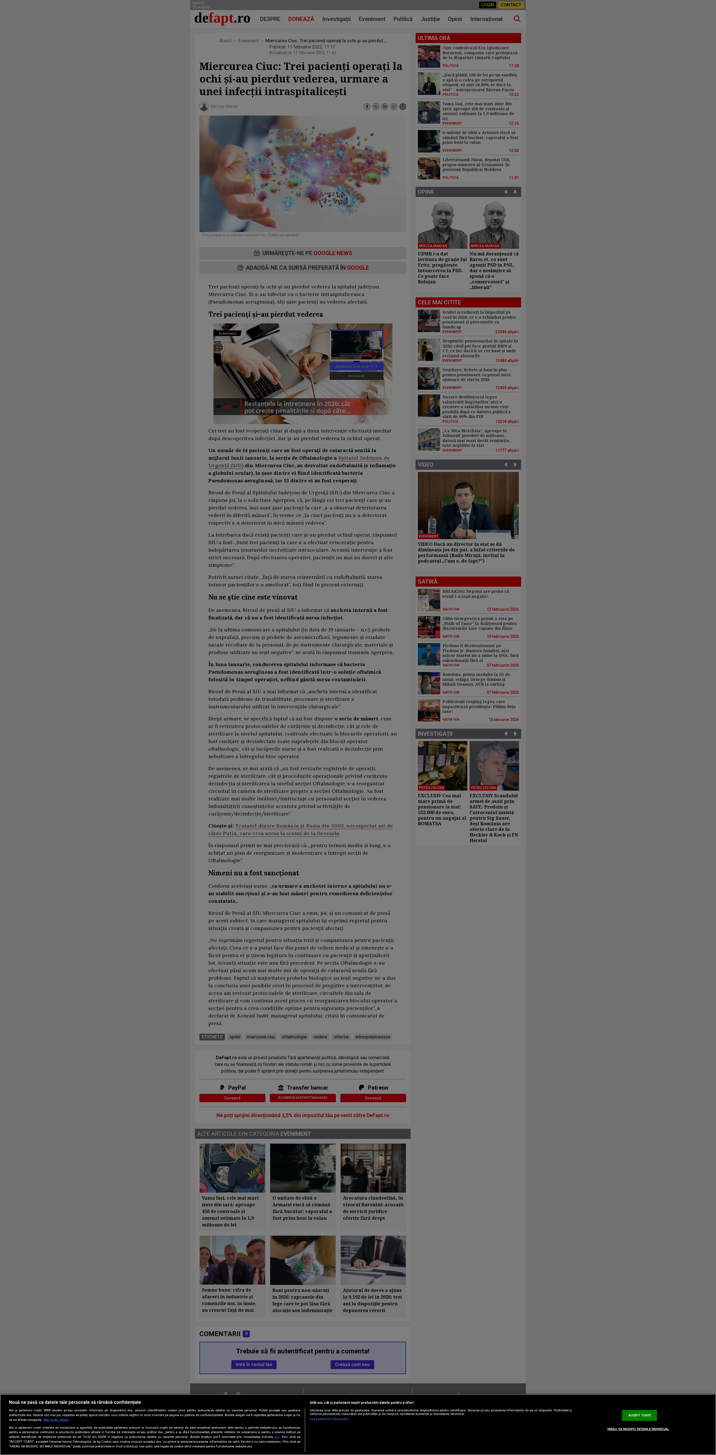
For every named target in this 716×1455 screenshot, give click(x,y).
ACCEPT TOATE (639, 1415)
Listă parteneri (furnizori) (329, 1419)
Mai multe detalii (56, 1420)
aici (277, 1437)
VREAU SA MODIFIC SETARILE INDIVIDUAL (638, 1429)
